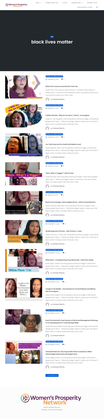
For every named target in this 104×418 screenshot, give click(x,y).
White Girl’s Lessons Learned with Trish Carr (62, 86)
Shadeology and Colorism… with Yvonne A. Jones (64, 231)
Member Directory (52, 3)
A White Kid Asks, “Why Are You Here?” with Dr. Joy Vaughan (67, 115)
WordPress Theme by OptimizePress (52, 409)
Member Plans (76, 3)
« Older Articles (52, 375)
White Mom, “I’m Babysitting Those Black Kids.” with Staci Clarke (69, 260)
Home (37, 3)
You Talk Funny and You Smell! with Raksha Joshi (63, 144)
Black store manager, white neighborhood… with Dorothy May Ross (70, 202)
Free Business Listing (84, 7)
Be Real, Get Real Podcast (54, 76)
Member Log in (92, 3)
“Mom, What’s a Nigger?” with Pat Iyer (60, 173)
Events (65, 3)
